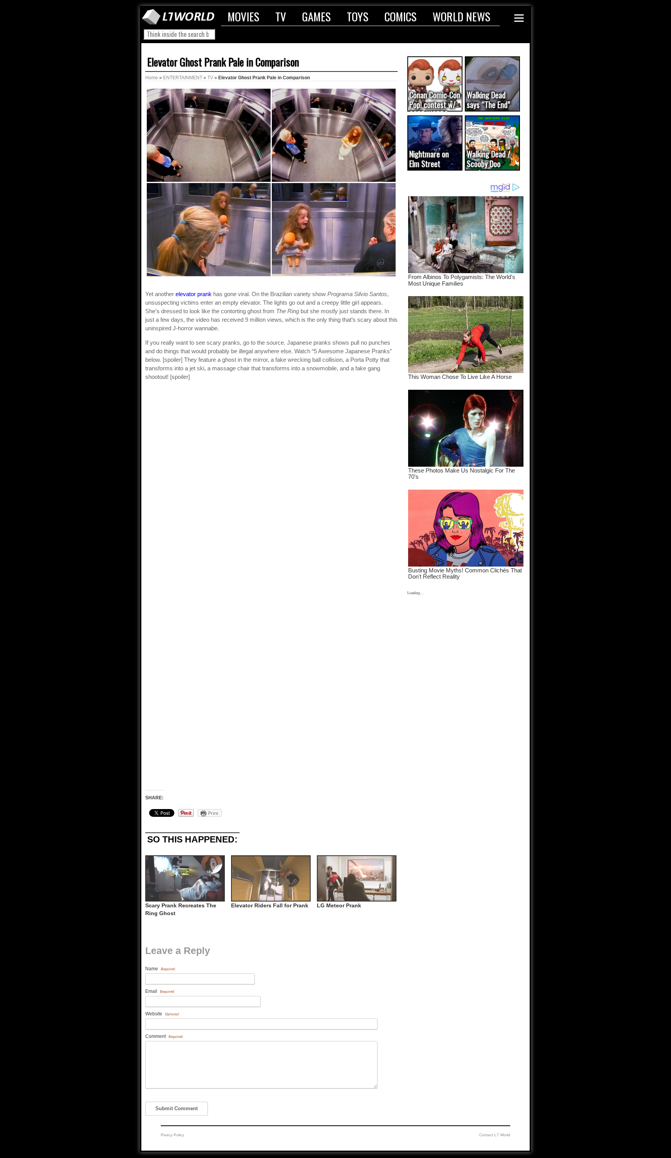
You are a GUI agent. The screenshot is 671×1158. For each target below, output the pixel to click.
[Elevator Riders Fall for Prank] (270, 878)
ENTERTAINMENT (182, 77)
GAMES (316, 16)
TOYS (358, 16)
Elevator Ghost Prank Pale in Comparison (223, 62)
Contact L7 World (494, 1135)
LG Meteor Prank (339, 905)
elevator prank (194, 294)
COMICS (400, 16)
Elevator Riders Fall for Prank (269, 905)
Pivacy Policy (172, 1135)
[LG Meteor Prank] (356, 878)
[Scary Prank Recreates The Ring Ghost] (184, 878)
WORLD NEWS (461, 16)
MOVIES (243, 16)
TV (280, 16)
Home (151, 77)
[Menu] (519, 18)
